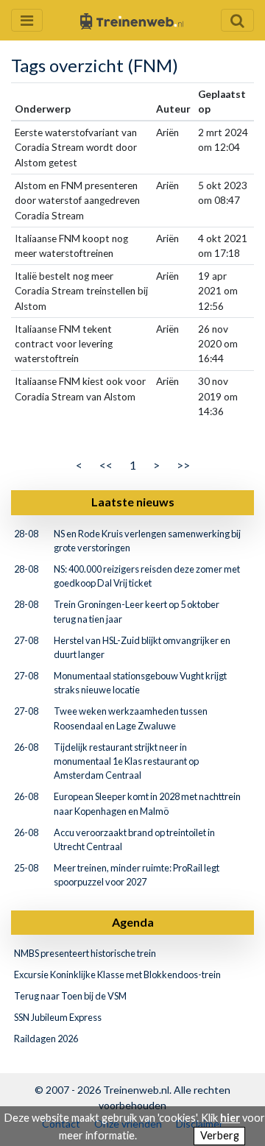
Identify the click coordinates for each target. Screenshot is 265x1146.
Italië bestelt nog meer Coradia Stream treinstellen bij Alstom (81, 291)
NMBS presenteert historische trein (85, 953)
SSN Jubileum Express (58, 1017)
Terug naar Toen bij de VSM (70, 996)
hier (230, 1117)
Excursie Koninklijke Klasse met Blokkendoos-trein (117, 974)
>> (183, 465)
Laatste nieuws (132, 502)
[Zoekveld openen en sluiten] (237, 20)
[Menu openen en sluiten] (27, 20)
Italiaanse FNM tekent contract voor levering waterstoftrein (64, 344)
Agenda (133, 922)
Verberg (219, 1135)
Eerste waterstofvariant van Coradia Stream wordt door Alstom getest (76, 148)
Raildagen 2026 (46, 1038)
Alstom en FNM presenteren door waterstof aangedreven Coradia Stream (77, 201)
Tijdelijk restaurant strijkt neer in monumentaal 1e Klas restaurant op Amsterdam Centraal (126, 761)
